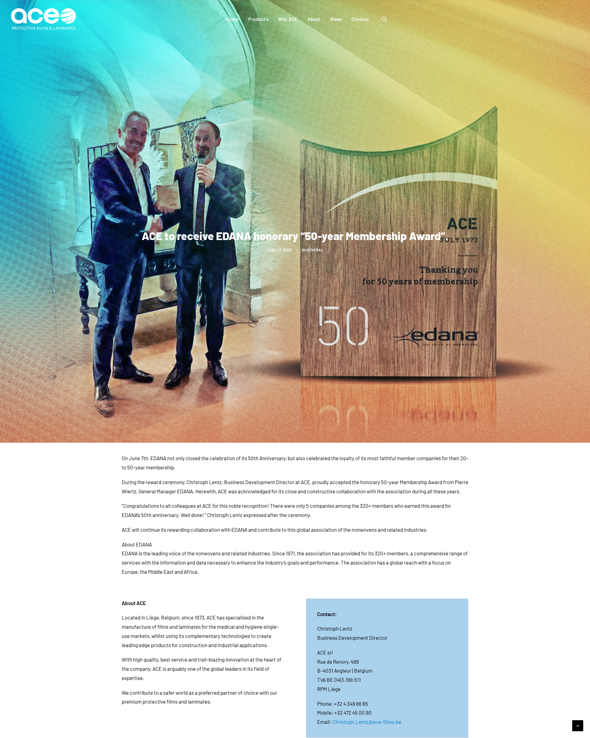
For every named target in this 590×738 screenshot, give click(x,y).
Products (258, 19)
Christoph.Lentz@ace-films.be (366, 722)
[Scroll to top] (577, 725)
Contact (360, 19)
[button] (387, 19)
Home (232, 19)
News (336, 19)
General (314, 250)
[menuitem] (232, 19)
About (314, 19)
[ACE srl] (43, 19)
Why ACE (288, 19)
